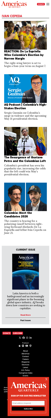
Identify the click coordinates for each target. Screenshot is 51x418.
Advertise (25, 354)
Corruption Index (25, 373)
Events (25, 376)
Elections (25, 365)
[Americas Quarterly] (14, 4)
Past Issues (25, 320)
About (25, 351)
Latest (25, 367)
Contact (25, 356)
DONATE (41, 4)
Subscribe (17, 333)
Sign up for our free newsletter (28, 395)
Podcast (25, 343)
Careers (25, 359)
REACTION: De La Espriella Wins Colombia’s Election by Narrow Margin (24, 54)
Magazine (26, 362)
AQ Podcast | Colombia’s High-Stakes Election (25, 106)
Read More (26, 315)
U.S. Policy (25, 370)
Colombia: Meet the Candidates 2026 (18, 214)
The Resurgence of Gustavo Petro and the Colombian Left (25, 159)
